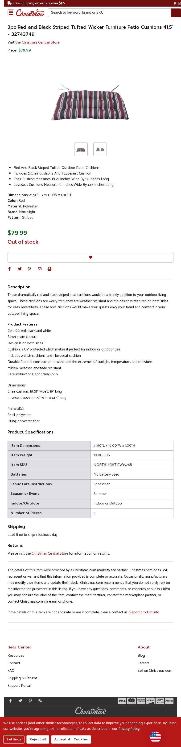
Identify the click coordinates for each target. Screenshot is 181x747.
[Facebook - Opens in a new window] (9, 701)
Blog (141, 655)
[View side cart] (179, 3)
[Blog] (39, 701)
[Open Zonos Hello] (155, 737)
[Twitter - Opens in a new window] (19, 701)
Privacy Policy (129, 728)
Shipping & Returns (22, 678)
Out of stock (23, 242)
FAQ (11, 671)
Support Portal (19, 686)
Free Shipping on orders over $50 (39, 3)
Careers (143, 663)
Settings (13, 739)
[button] (9, 269)
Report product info (144, 612)
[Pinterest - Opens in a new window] (29, 701)
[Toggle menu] (11, 12)
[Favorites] (90, 257)
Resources (16, 655)
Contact (14, 663)
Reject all (37, 739)
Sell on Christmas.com (155, 671)
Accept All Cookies (71, 739)
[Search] (176, 12)
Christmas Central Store (41, 42)
